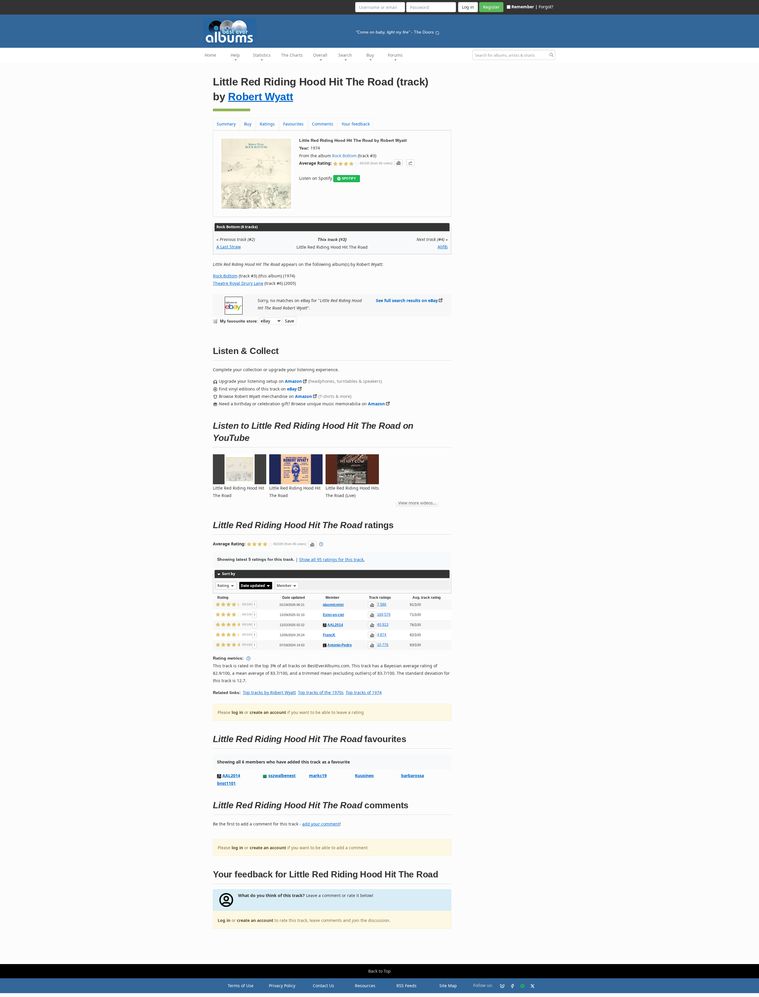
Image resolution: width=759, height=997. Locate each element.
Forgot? (546, 6)
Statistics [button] (262, 55)
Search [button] (345, 55)
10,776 (382, 645)
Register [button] (491, 7)
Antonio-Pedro (339, 645)
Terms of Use (240, 985)
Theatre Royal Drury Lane (238, 283)
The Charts (292, 55)
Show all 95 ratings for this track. (332, 559)
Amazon (293, 381)
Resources (365, 985)
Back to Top (379, 971)
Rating (223, 585)
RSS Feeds (406, 985)
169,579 (383, 614)
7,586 (381, 604)
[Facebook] (510, 985)
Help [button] (235, 55)
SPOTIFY (349, 178)
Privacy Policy (282, 985)
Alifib (443, 247)
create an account (268, 712)
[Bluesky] (500, 985)
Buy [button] (370, 55)
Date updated (253, 585)
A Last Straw (228, 247)
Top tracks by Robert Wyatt (269, 692)
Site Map (448, 985)
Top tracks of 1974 (364, 692)
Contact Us (323, 985)
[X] (530, 985)
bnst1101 (226, 783)
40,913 (382, 625)
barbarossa (412, 775)
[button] (398, 162)
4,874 (381, 635)
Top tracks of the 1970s (321, 692)
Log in (224, 920)
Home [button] (210, 55)
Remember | (524, 6)
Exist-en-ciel (333, 615)
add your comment (321, 824)
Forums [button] (395, 55)
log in (237, 712)
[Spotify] (520, 985)
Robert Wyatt (260, 97)
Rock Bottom (344, 155)
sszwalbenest (282, 775)
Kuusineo (364, 775)
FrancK (329, 635)
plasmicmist (333, 605)
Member (284, 585)
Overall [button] (320, 55)
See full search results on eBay (407, 300)
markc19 (318, 775)
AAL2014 (335, 625)
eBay (292, 389)
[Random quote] (437, 32)
